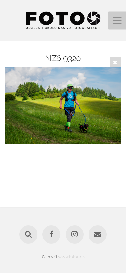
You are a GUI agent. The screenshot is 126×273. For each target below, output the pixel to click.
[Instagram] (75, 234)
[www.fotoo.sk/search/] (28, 234)
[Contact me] (98, 234)
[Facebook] (51, 234)
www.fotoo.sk (71, 256)
